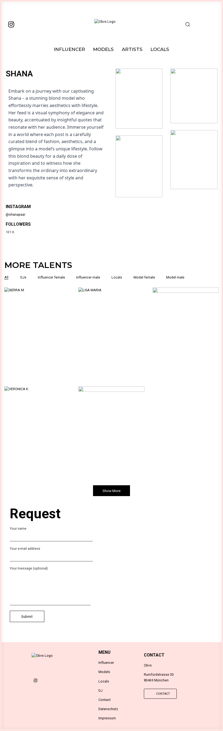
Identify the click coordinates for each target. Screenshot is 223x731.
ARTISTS (132, 49)
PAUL (111, 438)
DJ (100, 690)
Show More (111, 491)
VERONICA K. (37, 438)
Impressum (107, 718)
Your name (18, 528)
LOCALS (159, 49)
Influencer (106, 663)
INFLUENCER (69, 49)
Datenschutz (108, 709)
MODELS (103, 49)
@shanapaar (15, 214)
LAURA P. (185, 339)
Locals (103, 681)
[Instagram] (11, 24)
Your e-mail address (25, 548)
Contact (104, 700)
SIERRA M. (37, 339)
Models (104, 672)
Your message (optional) (29, 568)
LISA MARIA (111, 339)
